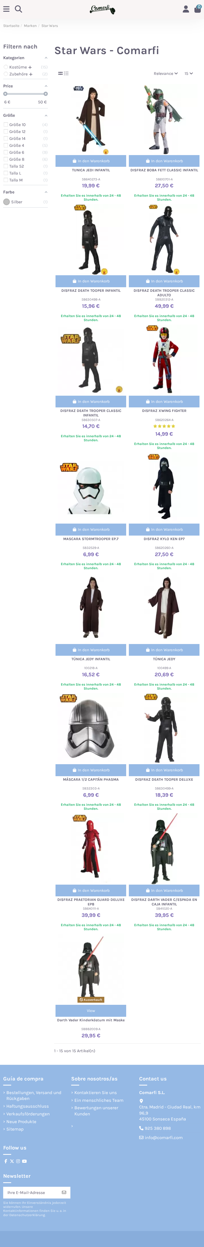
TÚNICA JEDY (164, 659)
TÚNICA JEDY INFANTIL (90, 659)
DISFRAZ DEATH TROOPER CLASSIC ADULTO (164, 292)
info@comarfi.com (164, 1137)
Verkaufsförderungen (28, 1113)
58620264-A (164, 420)
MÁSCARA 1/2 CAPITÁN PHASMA (91, 779)
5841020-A (164, 908)
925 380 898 (158, 1128)
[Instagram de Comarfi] (18, 1161)
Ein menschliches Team (99, 1100)
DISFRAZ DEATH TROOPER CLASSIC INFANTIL (90, 413)
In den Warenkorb (94, 161)
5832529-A (91, 548)
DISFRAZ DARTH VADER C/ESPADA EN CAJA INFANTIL (164, 901)
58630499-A (164, 788)
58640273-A (91, 179)
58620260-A (164, 548)
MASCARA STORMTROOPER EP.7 (90, 539)
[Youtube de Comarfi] (24, 1161)
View (91, 1010)
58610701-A (164, 179)
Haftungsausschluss (27, 1106)
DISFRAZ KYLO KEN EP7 (164, 539)
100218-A (90, 668)
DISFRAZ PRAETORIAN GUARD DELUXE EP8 (91, 901)
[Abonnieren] (64, 1192)
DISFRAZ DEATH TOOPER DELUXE (164, 779)
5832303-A (91, 788)
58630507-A (91, 420)
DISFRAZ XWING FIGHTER (164, 410)
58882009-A (90, 1029)
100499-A (164, 668)
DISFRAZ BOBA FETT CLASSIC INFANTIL (164, 170)
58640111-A (91, 908)
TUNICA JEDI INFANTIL (91, 170)
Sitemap (15, 1129)
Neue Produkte (21, 1121)
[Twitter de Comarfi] (12, 1161)
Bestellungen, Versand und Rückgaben (33, 1095)
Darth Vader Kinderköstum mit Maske (91, 1020)
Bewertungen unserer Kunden (96, 1110)
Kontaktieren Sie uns (95, 1092)
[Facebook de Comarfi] (5, 1161)
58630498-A (91, 299)
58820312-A (164, 299)
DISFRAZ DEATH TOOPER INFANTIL (91, 290)
